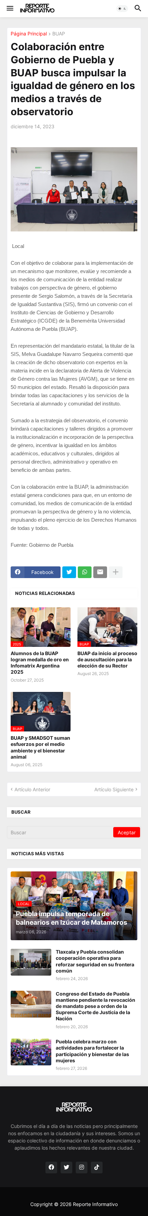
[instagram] (81, 1167)
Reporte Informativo (95, 1204)
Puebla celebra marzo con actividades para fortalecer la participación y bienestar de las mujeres (92, 1051)
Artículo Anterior (32, 789)
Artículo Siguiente (114, 789)
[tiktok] (97, 1167)
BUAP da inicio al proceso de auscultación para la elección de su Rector (107, 659)
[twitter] (66, 1167)
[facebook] (51, 1167)
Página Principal (29, 33)
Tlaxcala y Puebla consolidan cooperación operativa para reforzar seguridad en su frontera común (95, 961)
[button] (9, 8)
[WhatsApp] (85, 572)
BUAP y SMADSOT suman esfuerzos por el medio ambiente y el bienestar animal (40, 747)
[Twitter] (69, 572)
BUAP (58, 33)
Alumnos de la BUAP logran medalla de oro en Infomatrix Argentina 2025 (40, 662)
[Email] (100, 572)
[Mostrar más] (116, 572)
